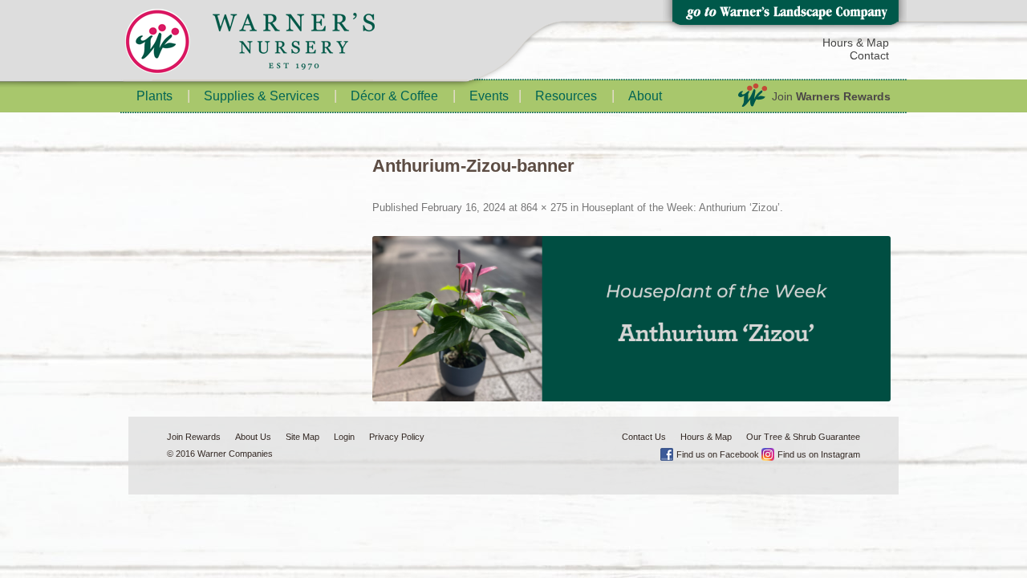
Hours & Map (855, 42)
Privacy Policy (396, 437)
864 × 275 (544, 207)
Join (831, 96)
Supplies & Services (261, 96)
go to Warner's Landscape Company (785, 16)
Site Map (302, 437)
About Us (253, 437)
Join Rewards (194, 437)
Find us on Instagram (818, 454)
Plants (154, 96)
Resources (566, 96)
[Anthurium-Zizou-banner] (631, 318)
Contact (869, 55)
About (645, 96)
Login (344, 437)
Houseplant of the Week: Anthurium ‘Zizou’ (681, 207)
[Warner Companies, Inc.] (280, 44)
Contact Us (644, 437)
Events (489, 96)
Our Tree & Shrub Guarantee (803, 437)
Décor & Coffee (394, 96)
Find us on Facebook (717, 454)
